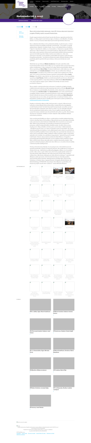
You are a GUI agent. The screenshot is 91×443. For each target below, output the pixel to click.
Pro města (48, 6)
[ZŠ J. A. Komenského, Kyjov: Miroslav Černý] (40, 344)
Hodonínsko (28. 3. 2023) (36, 20)
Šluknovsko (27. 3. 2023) (21, 36)
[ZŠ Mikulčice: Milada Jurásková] (40, 363)
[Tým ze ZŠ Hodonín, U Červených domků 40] (46, 222)
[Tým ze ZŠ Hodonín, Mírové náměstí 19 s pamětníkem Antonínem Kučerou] (70, 269)
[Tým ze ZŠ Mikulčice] (58, 222)
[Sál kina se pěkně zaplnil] (34, 205)
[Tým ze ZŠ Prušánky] (70, 222)
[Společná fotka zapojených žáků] (46, 253)
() (53, 315)
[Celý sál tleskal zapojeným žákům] (46, 236)
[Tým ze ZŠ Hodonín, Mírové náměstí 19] (70, 205)
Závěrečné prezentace (23, 20)
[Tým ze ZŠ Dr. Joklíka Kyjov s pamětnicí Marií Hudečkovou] (46, 269)
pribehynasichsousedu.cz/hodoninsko (39, 100)
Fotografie (19, 26)
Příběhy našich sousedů (62, 6)
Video (27, 26)
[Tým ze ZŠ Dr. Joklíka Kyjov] (58, 189)
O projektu (41, 6)
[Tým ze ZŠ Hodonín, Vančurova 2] (34, 222)
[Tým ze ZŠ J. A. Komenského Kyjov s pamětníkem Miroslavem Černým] (34, 286)
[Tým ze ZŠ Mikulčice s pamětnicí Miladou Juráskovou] (58, 253)
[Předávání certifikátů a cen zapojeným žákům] (34, 253)
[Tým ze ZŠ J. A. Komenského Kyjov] (46, 189)
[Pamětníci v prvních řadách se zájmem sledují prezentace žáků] (70, 171)
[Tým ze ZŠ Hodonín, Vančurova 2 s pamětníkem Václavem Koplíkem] (70, 286)
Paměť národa (38, 1)
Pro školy (54, 6)
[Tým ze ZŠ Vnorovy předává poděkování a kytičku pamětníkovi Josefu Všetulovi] (58, 205)
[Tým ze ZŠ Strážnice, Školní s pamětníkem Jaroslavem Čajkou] (34, 269)
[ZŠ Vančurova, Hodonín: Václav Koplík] (63, 324)
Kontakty (32, 6)
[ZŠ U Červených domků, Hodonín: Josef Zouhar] (40, 324)
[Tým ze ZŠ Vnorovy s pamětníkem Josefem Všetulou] (70, 253)
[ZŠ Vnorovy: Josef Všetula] (40, 401)
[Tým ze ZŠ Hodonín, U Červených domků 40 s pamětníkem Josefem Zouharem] (58, 269)
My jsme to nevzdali (45, 1)
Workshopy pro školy (64, 1)
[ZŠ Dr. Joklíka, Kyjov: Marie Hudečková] (40, 305)
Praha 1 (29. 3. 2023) (21, 32)
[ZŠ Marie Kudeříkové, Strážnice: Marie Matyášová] (63, 344)
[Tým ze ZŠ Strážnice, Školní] (70, 189)
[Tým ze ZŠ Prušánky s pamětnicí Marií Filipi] (46, 286)
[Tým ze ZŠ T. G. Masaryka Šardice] (58, 171)
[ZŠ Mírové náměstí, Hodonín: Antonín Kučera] (63, 305)
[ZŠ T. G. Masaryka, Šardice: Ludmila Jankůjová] (63, 381)
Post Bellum (31, 1)
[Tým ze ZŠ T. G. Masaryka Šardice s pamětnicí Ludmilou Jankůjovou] (58, 286)
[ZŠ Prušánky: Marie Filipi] (63, 363)
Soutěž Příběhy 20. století (55, 1)
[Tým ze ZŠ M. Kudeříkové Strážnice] (46, 205)
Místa (36, 6)
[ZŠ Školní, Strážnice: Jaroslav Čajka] (40, 381)
